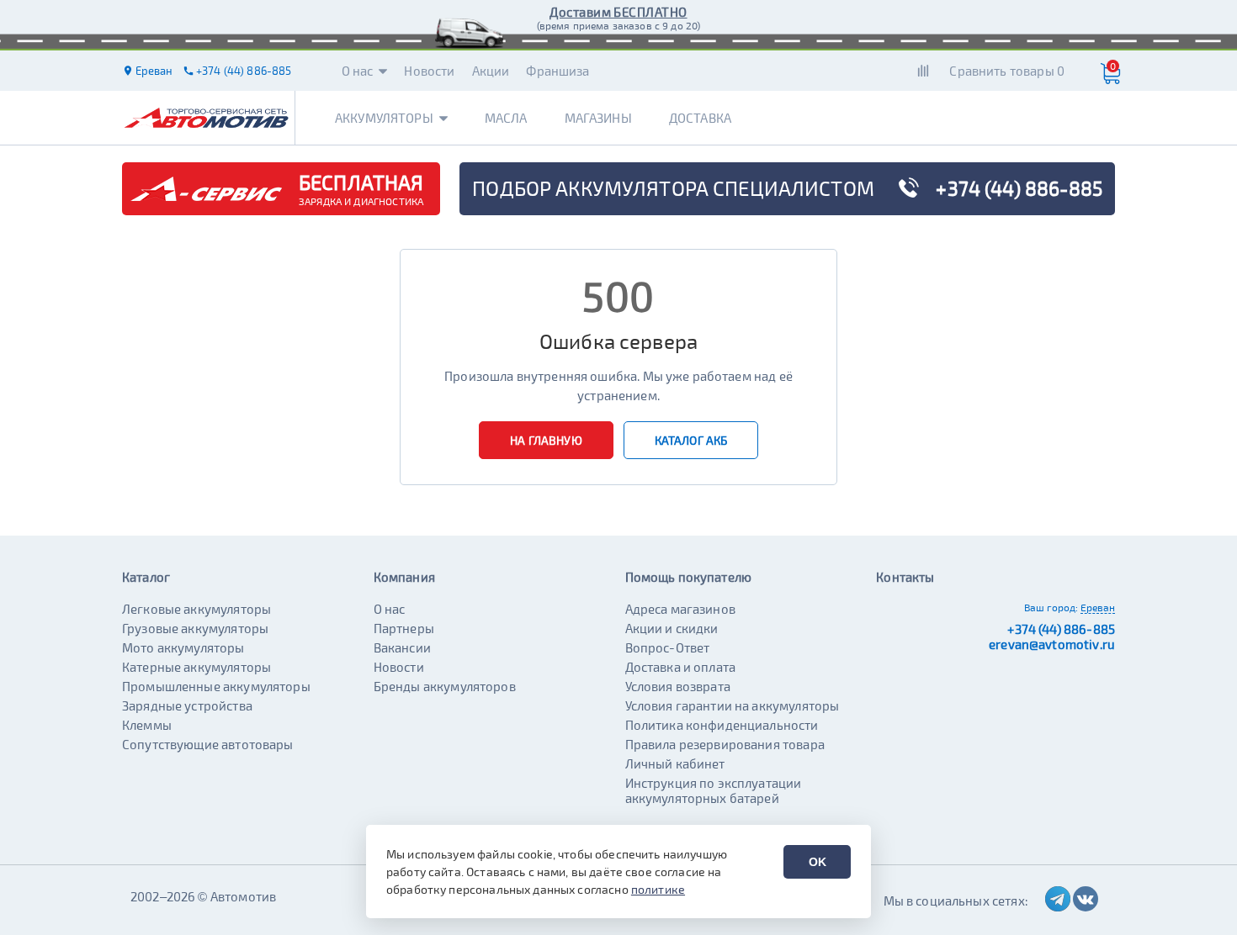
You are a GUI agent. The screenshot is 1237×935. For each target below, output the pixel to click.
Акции (491, 70)
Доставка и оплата (680, 666)
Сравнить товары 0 (1006, 70)
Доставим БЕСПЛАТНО (618, 11)
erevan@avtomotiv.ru (1052, 644)
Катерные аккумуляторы (196, 666)
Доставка (700, 117)
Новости (429, 70)
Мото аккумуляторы (183, 647)
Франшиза (557, 70)
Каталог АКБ (691, 440)
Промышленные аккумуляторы (216, 686)
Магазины (598, 117)
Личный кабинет (675, 763)
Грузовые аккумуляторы (195, 628)
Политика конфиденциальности (722, 724)
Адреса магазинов (680, 608)
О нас (358, 70)
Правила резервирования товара (725, 744)
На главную (546, 440)
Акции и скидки (672, 628)
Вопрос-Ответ (667, 647)
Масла (506, 117)
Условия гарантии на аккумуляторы (732, 705)
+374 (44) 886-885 (1061, 629)
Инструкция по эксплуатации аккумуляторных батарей (713, 790)
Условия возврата (677, 686)
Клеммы (147, 724)
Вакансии (402, 647)
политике (658, 889)
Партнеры (404, 628)
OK (817, 862)
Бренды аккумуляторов (445, 686)
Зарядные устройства (187, 705)
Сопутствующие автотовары (208, 744)
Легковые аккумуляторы (196, 608)
